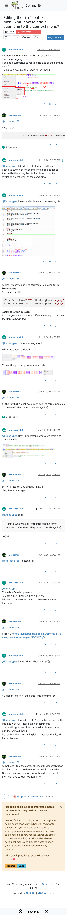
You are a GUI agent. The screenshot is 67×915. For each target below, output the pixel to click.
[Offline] (5, 115)
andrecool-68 (16, 49)
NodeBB (30, 893)
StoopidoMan (23, 796)
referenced (36, 796)
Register (11, 866)
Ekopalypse (15, 115)
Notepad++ (48, 884)
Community (34, 5)
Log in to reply (55, 37)
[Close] (61, 806)
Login (21, 866)
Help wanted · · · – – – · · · (30, 32)
